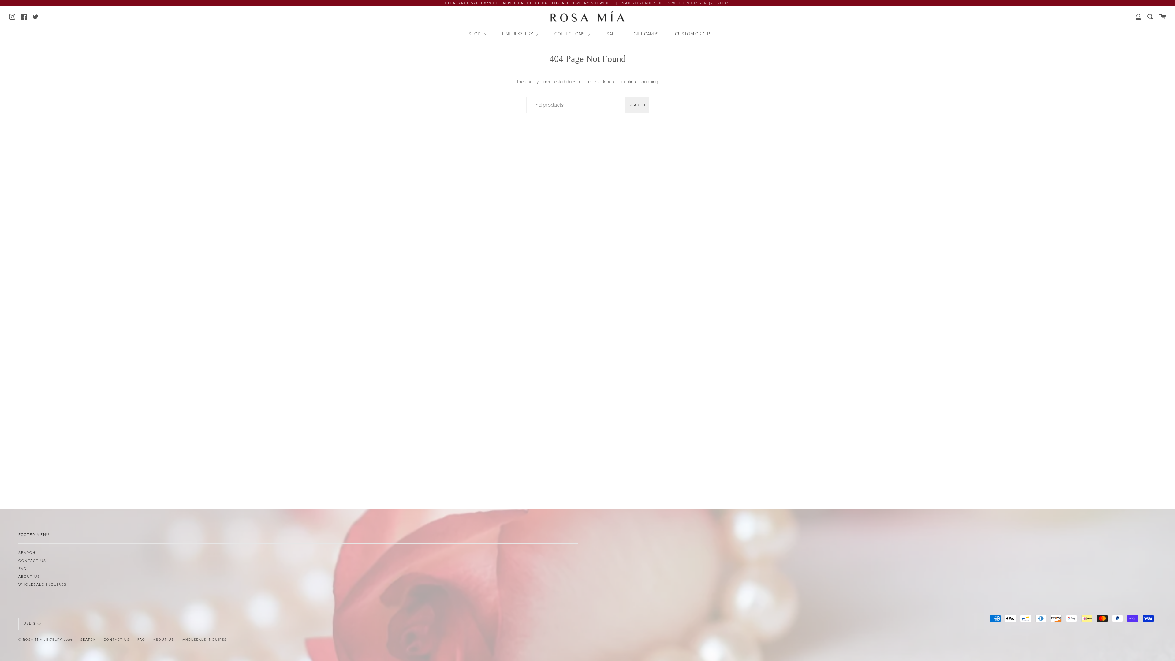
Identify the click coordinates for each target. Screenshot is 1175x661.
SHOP (475, 33)
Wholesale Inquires (42, 584)
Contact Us (32, 560)
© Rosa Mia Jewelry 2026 (45, 639)
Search (637, 105)
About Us (29, 576)
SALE (611, 33)
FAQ (22, 568)
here (610, 81)
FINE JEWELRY (518, 33)
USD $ (30, 623)
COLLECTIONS (570, 33)
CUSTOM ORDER (692, 33)
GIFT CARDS (646, 33)
